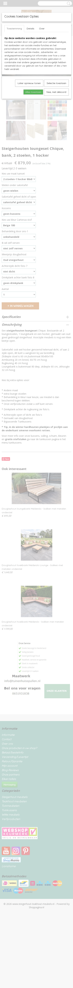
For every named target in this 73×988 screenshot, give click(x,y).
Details (30, 28)
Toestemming (14, 28)
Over (41, 28)
